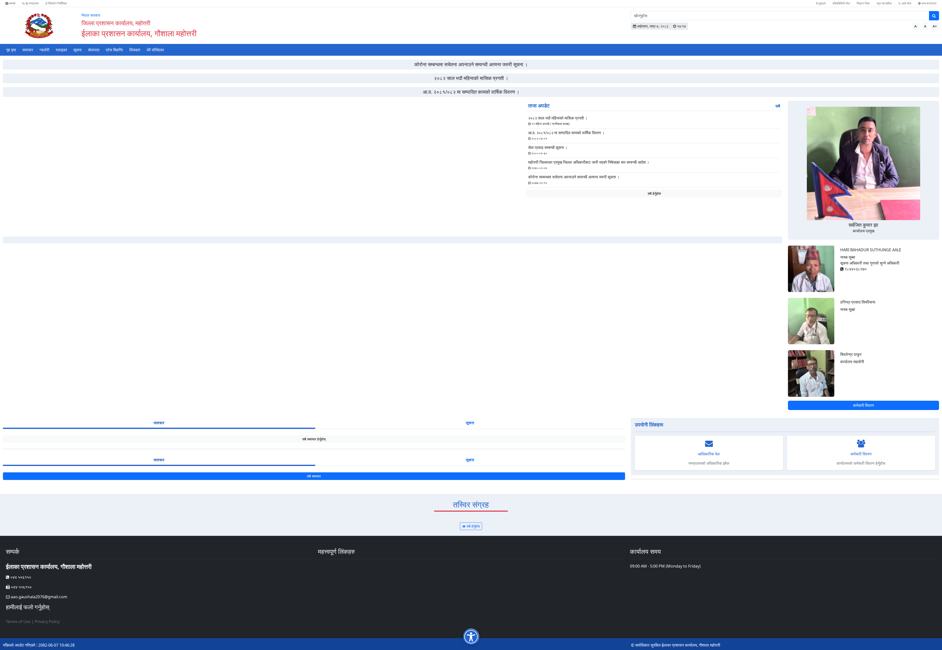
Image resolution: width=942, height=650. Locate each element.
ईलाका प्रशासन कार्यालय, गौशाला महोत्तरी (138, 33)
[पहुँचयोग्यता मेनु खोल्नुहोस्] (471, 637)
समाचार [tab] (159, 422)
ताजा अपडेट (539, 105)
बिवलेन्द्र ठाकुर (851, 354)
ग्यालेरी (44, 50)
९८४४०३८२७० (855, 269)
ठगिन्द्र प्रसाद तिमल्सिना (857, 302)
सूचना (77, 50)
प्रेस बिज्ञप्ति (114, 50)
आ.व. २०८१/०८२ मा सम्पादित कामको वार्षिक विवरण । (471, 92)
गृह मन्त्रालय (32, 3)
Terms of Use (18, 621)
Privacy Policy (47, 621)
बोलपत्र (94, 50)
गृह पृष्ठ (11, 50)
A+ (935, 26)
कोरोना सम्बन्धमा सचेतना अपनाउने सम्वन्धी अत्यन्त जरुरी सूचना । (471, 64)
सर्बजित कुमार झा (863, 225)
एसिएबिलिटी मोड (841, 3)
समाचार (27, 50)
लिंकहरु (134, 50)
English (821, 3)
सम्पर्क (11, 3)
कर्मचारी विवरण (863, 405)
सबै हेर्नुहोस (654, 193)
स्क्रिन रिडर (863, 3)
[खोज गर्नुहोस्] (934, 15)
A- (916, 26)
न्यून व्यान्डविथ (884, 3)
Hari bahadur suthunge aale (870, 249)
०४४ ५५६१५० (20, 577)
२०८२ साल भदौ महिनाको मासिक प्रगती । (471, 78)
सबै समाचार (314, 476)
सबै (777, 106)
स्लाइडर (61, 50)
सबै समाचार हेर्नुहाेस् (314, 439)
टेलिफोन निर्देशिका (57, 3)
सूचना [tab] (470, 422)
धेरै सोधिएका (155, 50)
